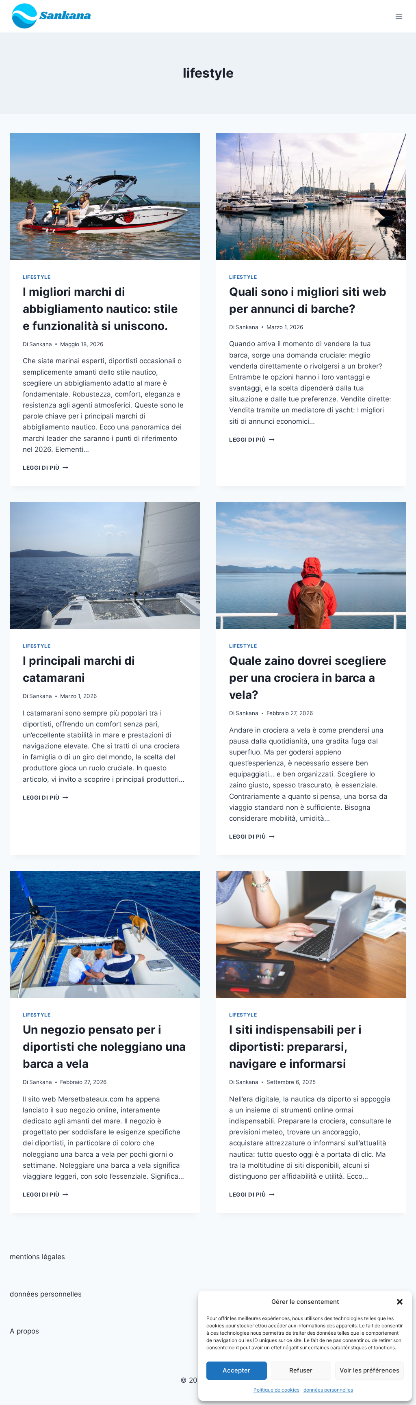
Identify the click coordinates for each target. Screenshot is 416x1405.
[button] (400, 1302)
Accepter (236, 1370)
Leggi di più (45, 467)
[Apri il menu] (398, 16)
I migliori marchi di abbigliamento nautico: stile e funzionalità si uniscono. (100, 309)
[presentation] (105, 196)
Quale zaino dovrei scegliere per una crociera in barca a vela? (307, 678)
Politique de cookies (276, 1390)
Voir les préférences (369, 1370)
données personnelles (328, 1390)
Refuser (300, 1370)
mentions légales (37, 1257)
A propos (24, 1331)
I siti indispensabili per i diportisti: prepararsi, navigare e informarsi (295, 1047)
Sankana (40, 344)
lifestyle (36, 277)
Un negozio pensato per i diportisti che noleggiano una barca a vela (104, 1047)
